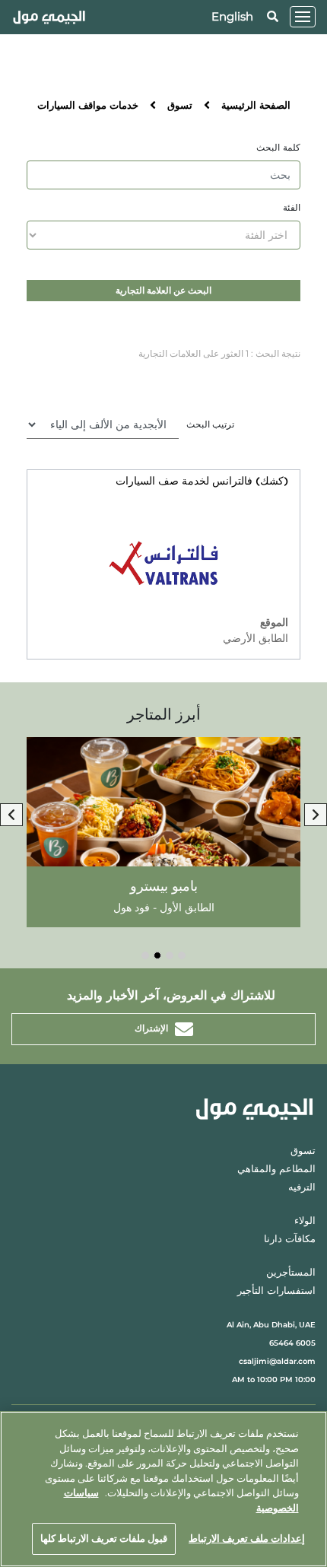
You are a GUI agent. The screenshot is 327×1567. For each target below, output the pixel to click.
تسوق (179, 106)
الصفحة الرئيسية (255, 106)
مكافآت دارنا (290, 1239)
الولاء (305, 1221)
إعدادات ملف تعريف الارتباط (247, 1538)
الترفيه (302, 1188)
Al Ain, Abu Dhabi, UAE (271, 1325)
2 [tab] (169, 955)
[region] (163, 1489)
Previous (11, 814)
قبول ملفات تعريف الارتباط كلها (104, 1538)
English (232, 16)
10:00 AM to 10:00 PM (274, 1379)
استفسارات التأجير (276, 1291)
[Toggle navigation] (303, 16)
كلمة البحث (278, 147)
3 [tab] (157, 955)
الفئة (291, 207)
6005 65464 (292, 1343)
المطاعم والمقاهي (276, 1169)
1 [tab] (182, 955)
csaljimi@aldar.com (277, 1361)
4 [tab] (145, 955)
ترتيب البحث (210, 424)
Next (315, 814)
